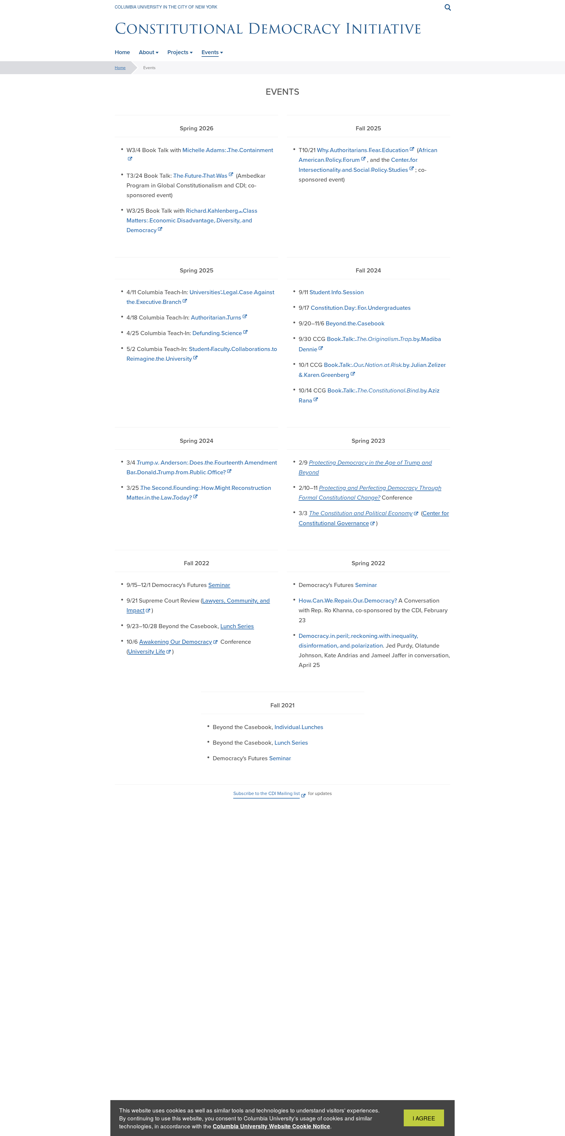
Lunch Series (237, 626)
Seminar (219, 585)
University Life (146, 651)
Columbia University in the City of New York (166, 7)
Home (120, 68)
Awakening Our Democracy (175, 641)
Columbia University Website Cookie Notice (271, 1126)
